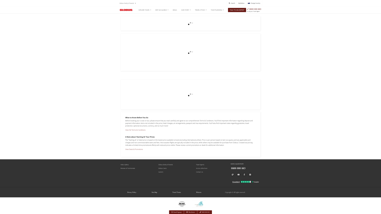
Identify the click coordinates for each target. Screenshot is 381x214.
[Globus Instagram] (250, 175)
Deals (175, 10)
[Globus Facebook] (244, 175)
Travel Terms (176, 192)
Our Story (185, 10)
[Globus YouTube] (238, 175)
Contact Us (199, 172)
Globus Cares (162, 168)
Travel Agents (200, 165)
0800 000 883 (255, 9)
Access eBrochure (201, 168)
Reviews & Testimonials (128, 168)
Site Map (154, 192)
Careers (160, 172)
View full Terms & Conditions (135, 130)
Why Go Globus (161, 10)
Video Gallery (125, 165)
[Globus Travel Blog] (233, 175)
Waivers (198, 192)
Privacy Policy (131, 192)
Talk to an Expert (237, 10)
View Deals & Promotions (134, 149)
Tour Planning (216, 10)
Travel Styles (200, 10)
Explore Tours (144, 10)
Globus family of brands (126, 3)
